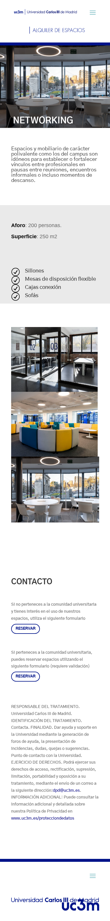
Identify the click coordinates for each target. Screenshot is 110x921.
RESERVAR (25, 629)
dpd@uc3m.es (66, 791)
